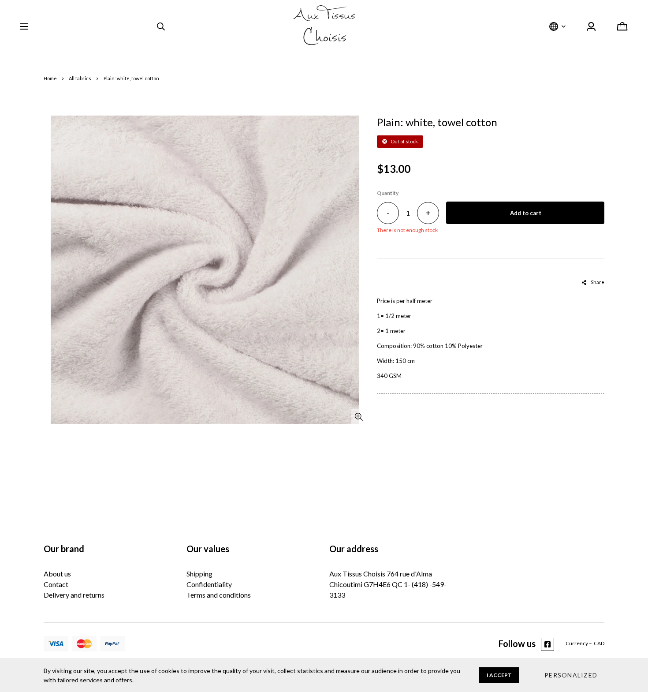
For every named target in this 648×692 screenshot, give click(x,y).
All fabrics (80, 78)
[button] (570, 675)
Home (50, 78)
